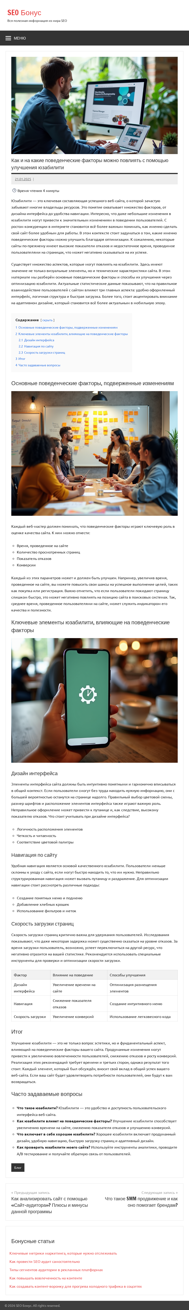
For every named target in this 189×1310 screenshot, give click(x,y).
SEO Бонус (24, 12)
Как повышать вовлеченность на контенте (45, 1278)
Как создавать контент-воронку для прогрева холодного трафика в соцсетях (75, 1286)
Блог (17, 1167)
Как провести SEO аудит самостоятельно (44, 1261)
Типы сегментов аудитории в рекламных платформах (56, 1269)
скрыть (47, 320)
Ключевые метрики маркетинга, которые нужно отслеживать (63, 1253)
